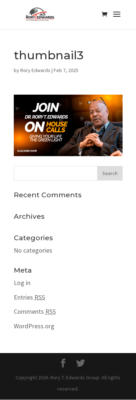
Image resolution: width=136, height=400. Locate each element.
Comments (35, 311)
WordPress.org (34, 326)
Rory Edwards (35, 70)
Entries (29, 297)
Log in (22, 282)
